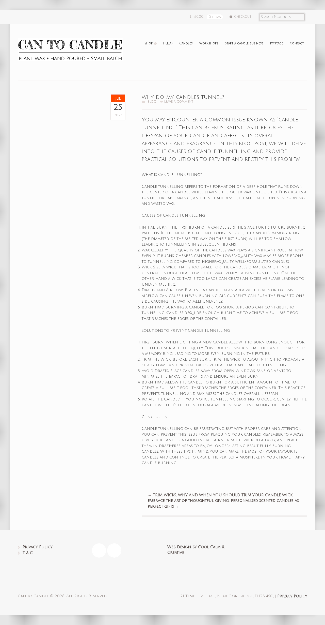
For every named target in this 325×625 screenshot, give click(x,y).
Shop (148, 43)
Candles (186, 43)
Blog (152, 101)
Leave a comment (178, 101)
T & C (28, 553)
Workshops (208, 43)
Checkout (242, 17)
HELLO (168, 43)
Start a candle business (244, 43)
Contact (297, 43)
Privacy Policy (38, 547)
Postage (276, 43)
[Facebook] (100, 550)
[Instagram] (115, 550)
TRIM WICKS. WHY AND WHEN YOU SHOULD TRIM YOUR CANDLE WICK (220, 495)
